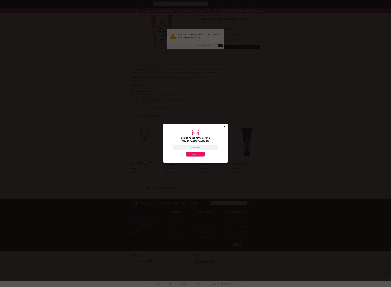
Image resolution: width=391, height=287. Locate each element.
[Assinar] (195, 156)
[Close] (225, 128)
